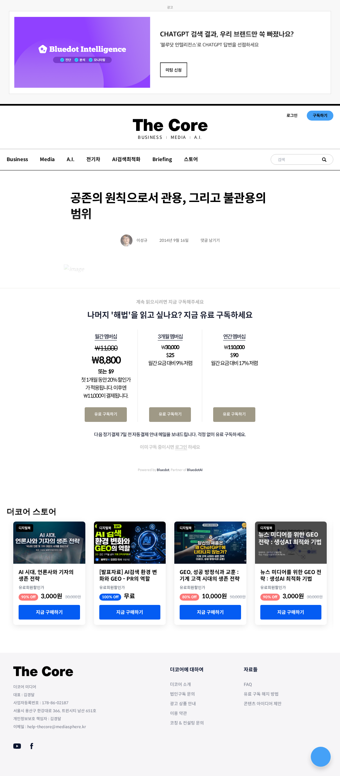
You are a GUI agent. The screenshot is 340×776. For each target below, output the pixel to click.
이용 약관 (178, 713)
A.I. (198, 137)
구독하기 (320, 115)
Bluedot (163, 470)
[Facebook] (31, 746)
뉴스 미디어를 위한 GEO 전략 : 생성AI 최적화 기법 (290, 575)
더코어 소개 (180, 684)
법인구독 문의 (182, 694)
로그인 (292, 115)
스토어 (191, 159)
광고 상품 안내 (183, 704)
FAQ (248, 684)
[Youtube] (17, 746)
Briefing (162, 159)
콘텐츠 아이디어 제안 (263, 704)
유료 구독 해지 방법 (261, 694)
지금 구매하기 (49, 612)
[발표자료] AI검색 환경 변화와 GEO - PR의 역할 (128, 575)
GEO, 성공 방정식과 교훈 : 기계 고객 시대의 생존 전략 (210, 575)
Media (178, 137)
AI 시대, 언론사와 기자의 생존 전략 (46, 575)
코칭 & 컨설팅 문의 (187, 723)
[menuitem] (150, 137)
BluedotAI (195, 470)
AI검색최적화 (126, 159)
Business (150, 137)
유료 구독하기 (105, 414)
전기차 (93, 159)
